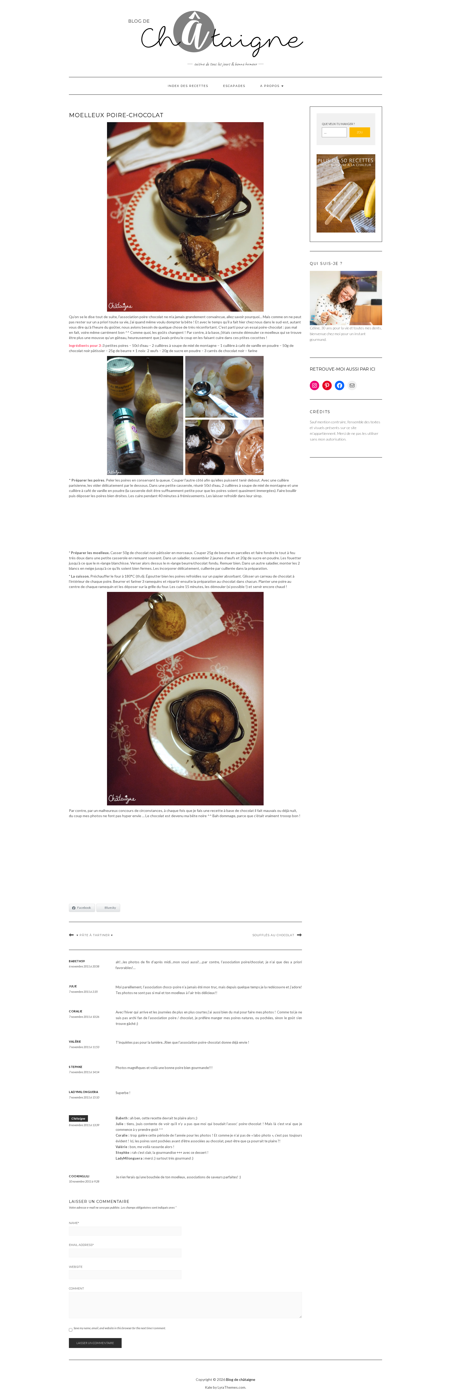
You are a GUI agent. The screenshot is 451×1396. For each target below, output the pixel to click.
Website (75, 1267)
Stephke (75, 1066)
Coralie (75, 1011)
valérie (75, 1041)
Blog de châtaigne (240, 1379)
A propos (270, 86)
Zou (360, 132)
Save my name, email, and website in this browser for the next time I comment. (120, 1328)
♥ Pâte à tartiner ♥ (94, 935)
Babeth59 (77, 961)
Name (74, 1223)
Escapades (234, 86)
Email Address (81, 1245)
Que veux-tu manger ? (338, 124)
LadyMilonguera (83, 1092)
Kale (208, 1387)
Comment (76, 1288)
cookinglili (79, 1176)
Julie (73, 986)
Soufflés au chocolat (273, 935)
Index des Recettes (188, 86)
